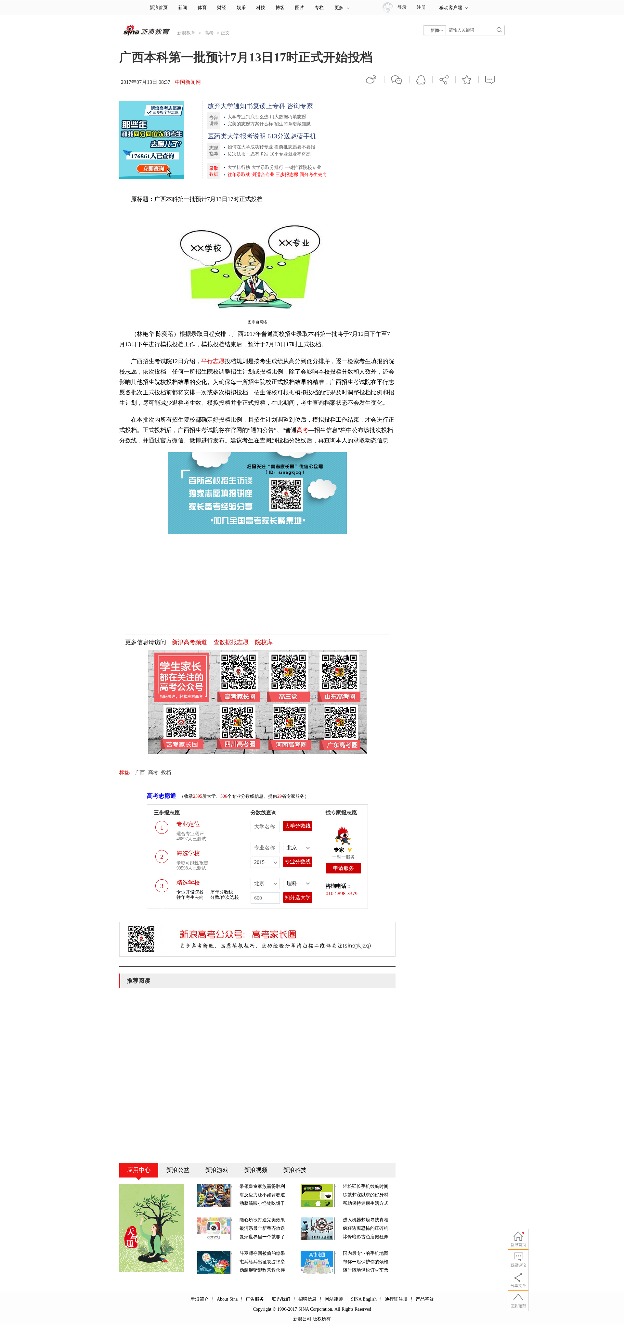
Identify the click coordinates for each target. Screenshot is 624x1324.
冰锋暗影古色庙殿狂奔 (365, 1236)
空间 (421, 79)
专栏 (319, 7)
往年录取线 (239, 174)
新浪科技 (294, 1170)
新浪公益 (177, 1170)
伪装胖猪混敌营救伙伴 (262, 1270)
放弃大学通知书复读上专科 (246, 105)
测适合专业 (263, 174)
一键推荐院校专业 (303, 167)
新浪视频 (255, 1170)
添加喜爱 (467, 79)
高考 (209, 33)
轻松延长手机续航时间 (365, 1186)
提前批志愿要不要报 (294, 147)
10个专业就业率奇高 (290, 154)
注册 (421, 7)
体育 (202, 7)
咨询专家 (300, 105)
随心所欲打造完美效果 (262, 1219)
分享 (444, 79)
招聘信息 (307, 1299)
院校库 (264, 642)
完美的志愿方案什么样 (250, 123)
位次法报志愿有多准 (248, 154)
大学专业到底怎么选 (248, 116)
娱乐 (241, 7)
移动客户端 (450, 7)
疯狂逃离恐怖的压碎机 (365, 1228)
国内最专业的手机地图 (365, 1253)
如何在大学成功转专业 (250, 147)
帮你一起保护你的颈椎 (365, 1261)
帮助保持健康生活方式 (365, 1203)
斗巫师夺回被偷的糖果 (262, 1253)
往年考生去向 (190, 897)
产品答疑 (425, 1299)
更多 (339, 7)
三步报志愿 (287, 174)
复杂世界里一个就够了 (262, 1236)
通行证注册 (396, 1299)
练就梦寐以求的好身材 (365, 1194)
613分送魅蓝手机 (291, 136)
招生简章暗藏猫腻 (292, 123)
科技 (260, 7)
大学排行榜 (239, 167)
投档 (166, 772)
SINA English (364, 1299)
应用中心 (138, 1170)
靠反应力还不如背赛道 (262, 1194)
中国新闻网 (188, 82)
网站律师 (334, 1299)
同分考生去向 (313, 174)
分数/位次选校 (224, 897)
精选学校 (188, 882)
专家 (339, 850)
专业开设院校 (190, 892)
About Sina (227, 1299)
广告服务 (255, 1299)
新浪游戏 (216, 1170)
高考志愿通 (161, 796)
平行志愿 (213, 361)
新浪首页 (159, 7)
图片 (299, 7)
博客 (280, 7)
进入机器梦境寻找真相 (365, 1219)
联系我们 (281, 1299)
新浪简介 (199, 1299)
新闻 (182, 7)
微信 (397, 79)
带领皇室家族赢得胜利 (262, 1186)
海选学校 (188, 853)
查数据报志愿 (231, 642)
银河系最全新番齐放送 (262, 1228)
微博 (372, 79)
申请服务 (343, 868)
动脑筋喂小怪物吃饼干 (262, 1203)
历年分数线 (221, 892)
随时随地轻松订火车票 (365, 1270)
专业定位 (188, 824)
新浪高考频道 (189, 642)
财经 (221, 7)
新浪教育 (186, 33)
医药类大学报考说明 (236, 136)
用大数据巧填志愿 (288, 116)
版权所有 (322, 1319)
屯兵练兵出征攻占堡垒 (262, 1261)
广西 (140, 772)
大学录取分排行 (267, 167)
